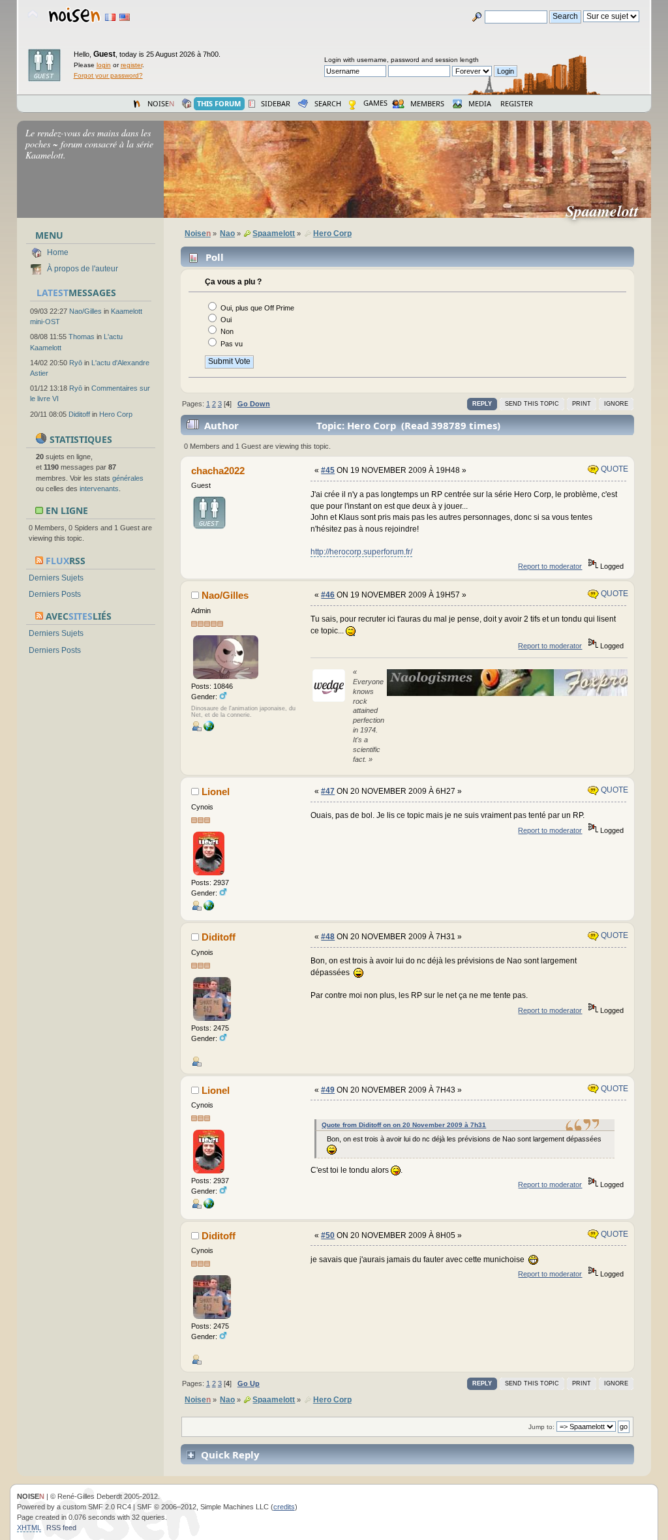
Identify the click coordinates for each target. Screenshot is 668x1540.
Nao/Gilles (85, 311)
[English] (124, 17)
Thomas (81, 336)
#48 (328, 936)
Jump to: (541, 1426)
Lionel (216, 791)
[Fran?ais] (110, 17)
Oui (226, 320)
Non (227, 331)
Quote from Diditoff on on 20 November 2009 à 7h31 (404, 1124)
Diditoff (79, 414)
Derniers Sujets (56, 577)
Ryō (75, 363)
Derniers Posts (55, 594)
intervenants (99, 488)
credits (284, 1507)
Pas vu (231, 344)
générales (128, 478)
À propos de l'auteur (82, 268)
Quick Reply (230, 1454)
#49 (328, 1090)
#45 (328, 470)
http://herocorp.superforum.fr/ (361, 551)
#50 (328, 1235)
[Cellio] (209, 908)
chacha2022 (218, 470)
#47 (328, 791)
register (131, 64)
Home (57, 252)
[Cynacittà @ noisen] (209, 728)
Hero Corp (115, 414)
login (104, 64)
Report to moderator (550, 566)
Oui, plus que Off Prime (257, 308)
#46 (328, 594)
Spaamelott (607, 211)
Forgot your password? (108, 75)
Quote (613, 469)
